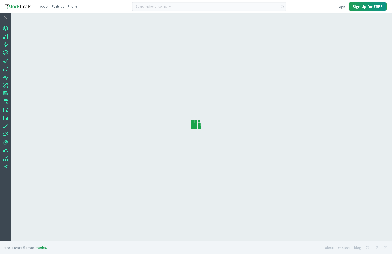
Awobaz (42, 247)
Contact (344, 247)
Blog (357, 247)
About (329, 247)
